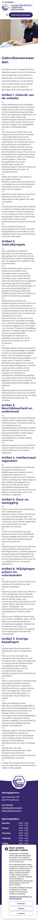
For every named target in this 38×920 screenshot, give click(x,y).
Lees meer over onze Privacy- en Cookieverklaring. (20, 898)
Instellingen (21, 903)
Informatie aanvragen (20, 15)
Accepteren (21, 913)
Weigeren (21, 908)
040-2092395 (7, 805)
